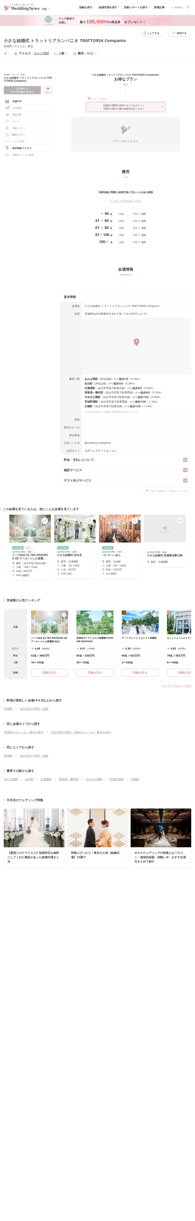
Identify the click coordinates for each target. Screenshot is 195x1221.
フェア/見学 (18, 141)
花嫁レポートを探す (136, 7)
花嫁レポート (19, 128)
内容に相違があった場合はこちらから (169, 491)
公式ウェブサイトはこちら (101, 450)
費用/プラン (18, 134)
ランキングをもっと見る (176, 685)
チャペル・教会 (23, 46)
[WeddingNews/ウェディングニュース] (22, 9)
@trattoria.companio (98, 443)
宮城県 (8, 46)
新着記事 (159, 7)
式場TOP (17, 101)
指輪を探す (86, 7)
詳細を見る (95, 672)
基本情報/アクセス (22, 148)
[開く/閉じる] (185, 460)
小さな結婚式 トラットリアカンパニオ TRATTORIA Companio (65, 40)
